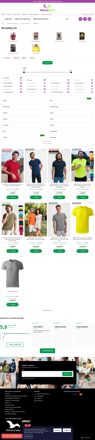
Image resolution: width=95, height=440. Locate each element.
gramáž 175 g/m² (12, 89)
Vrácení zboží (25, 14)
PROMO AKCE (60, 89)
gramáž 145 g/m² (12, 86)
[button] (24, 100)
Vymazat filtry (46, 141)
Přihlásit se (67, 374)
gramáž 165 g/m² (36, 89)
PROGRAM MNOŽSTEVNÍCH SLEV (13, 398)
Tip (60, 80)
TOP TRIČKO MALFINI (60, 92)
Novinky (3, 14)
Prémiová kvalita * (12, 92)
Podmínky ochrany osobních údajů (13, 407)
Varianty (13, 197)
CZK (75, 19)
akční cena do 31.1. (83, 92)
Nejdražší (24, 58)
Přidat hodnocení (15, 345)
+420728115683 (39, 396)
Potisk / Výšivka (16, 14)
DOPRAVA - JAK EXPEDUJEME (12, 400)
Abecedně (32, 58)
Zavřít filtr (48, 62)
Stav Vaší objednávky (34, 14)
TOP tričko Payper (36, 92)
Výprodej (9, 14)
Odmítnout (58, 430)
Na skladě (12, 78)
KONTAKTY (7, 394)
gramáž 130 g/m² (36, 86)
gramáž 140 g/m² (83, 86)
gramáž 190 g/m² (60, 86)
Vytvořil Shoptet (86, 438)
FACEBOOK (39, 398)
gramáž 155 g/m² (83, 89)
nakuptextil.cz (39, 400)
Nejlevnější (16, 58)
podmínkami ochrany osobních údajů (43, 378)
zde (42, 432)
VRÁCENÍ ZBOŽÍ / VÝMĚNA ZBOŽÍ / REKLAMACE (16, 396)
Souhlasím (67, 430)
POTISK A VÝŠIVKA (9, 409)
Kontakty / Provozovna (46, 14)
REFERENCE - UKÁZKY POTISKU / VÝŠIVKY (15, 412)
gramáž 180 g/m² (36, 83)
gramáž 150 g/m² (83, 83)
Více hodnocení (47, 351)
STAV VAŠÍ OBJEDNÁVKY (11, 414)
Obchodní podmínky (9, 405)
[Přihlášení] (85, 19)
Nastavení (28, 436)
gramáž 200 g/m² (60, 83)
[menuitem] (8, 19)
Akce (12, 80)
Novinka (36, 80)
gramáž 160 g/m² (12, 83)
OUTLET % (83, 80)
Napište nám (8, 403)
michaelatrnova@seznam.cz (42, 394)
